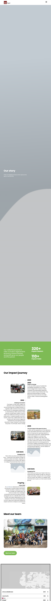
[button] (46, 2)
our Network (10, 487)
